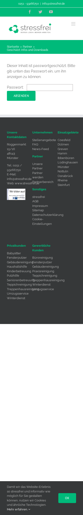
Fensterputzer (17, 257)
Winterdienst (16, 298)
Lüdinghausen (68, 162)
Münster (63, 167)
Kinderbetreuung (19, 271)
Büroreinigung (42, 257)
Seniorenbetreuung (21, 280)
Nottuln (63, 171)
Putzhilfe (13, 275)
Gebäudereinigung (20, 262)
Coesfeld (64, 140)
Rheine (63, 180)
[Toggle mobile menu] (73, 23)
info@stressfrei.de (53, 3)
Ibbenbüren (66, 158)
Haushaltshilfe (17, 266)
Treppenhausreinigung (23, 289)
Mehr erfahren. (17, 509)
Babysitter (14, 253)
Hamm (62, 153)
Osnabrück (65, 176)
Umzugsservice (18, 293)
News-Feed (40, 149)
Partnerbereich (42, 182)
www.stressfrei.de (27, 183)
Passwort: (15, 87)
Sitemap (38, 210)
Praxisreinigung (43, 271)
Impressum (40, 206)
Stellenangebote (44, 140)
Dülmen (63, 144)
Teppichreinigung (19, 284)
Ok (67, 498)
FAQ (35, 144)
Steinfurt (64, 185)
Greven (63, 149)
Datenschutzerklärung (47, 215)
